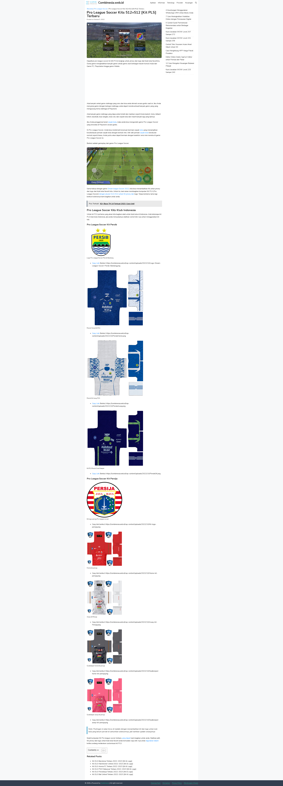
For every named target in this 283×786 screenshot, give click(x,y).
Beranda (90, 9)
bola (141, 130)
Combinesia (105, 783)
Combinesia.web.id (111, 3)
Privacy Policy (177, 783)
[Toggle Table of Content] (102, 750)
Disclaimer (166, 783)
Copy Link (95, 263)
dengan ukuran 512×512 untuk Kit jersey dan (116, 194)
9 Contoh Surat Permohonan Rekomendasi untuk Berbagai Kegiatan (177, 25)
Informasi (161, 3)
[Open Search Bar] (196, 3)
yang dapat (126, 738)
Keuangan (189, 3)
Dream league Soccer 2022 (118, 188)
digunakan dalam (152, 741)
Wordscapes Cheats (191, 783)
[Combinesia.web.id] (92, 3)
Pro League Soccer (101, 9)
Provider (180, 3)
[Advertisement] (124, 85)
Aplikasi (153, 3)
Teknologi (170, 3)
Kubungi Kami (155, 783)
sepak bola (112, 122)
